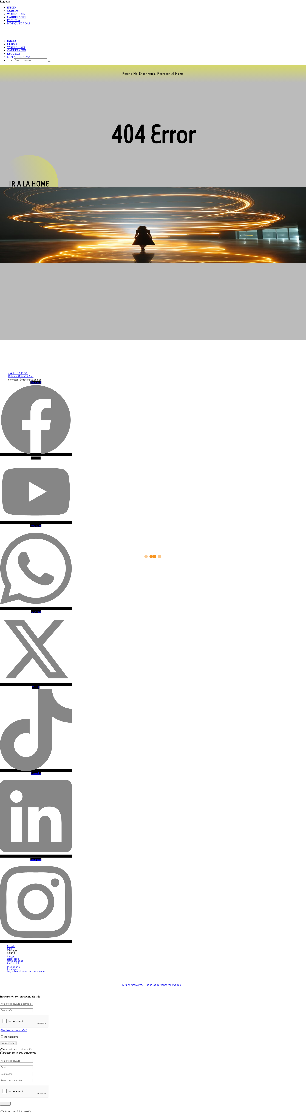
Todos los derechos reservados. (163, 984)
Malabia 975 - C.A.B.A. (20, 376)
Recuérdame (11, 1036)
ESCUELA (13, 20)
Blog (9, 948)
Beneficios (12, 968)
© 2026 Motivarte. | (133, 984)
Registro (6, 32)
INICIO (11, 7)
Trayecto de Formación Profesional (26, 970)
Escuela (11, 945)
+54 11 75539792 (18, 372)
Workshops (13, 958)
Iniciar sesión (22, 32)
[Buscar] (49, 61)
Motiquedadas (15, 960)
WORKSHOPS (16, 13)
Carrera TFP (13, 962)
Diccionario (13, 966)
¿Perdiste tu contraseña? (13, 1030)
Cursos (10, 956)
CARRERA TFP (16, 17)
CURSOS (12, 10)
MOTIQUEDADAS (18, 23)
